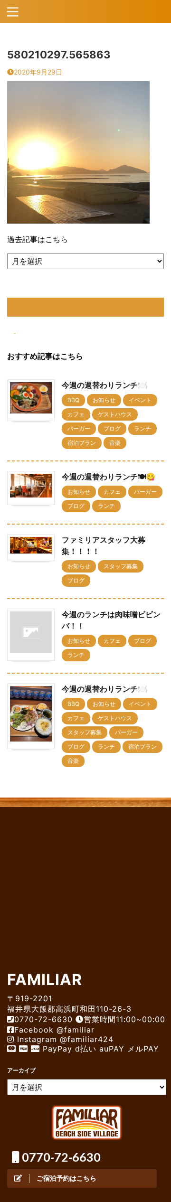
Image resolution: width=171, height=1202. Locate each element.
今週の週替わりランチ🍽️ (104, 385)
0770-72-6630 (60, 1157)
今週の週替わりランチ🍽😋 (108, 476)
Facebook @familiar (54, 1029)
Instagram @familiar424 (64, 1039)
